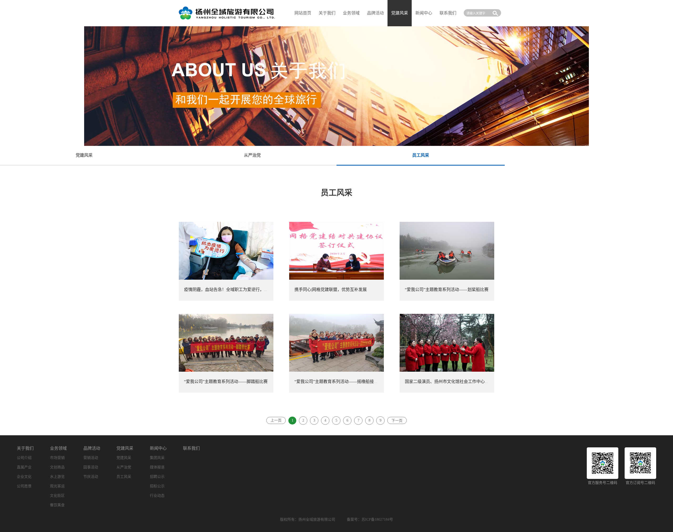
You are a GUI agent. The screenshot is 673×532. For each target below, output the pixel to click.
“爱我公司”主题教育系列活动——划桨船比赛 (446, 289)
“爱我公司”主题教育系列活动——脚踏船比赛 (226, 381)
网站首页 (302, 13)
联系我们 (448, 13)
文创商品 (57, 467)
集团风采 (157, 458)
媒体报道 (157, 467)
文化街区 (57, 496)
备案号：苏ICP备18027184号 (370, 519)
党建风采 (124, 448)
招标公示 (157, 486)
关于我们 (327, 13)
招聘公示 (157, 477)
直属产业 (24, 467)
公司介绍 (24, 458)
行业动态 (157, 496)
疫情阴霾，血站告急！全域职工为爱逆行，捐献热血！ (234, 289)
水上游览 (57, 477)
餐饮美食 (57, 505)
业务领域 (351, 13)
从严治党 (123, 467)
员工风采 (123, 477)
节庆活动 (90, 477)
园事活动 (90, 467)
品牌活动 (375, 13)
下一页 (396, 421)
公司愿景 (24, 486)
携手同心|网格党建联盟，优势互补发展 (330, 289)
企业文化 (24, 477)
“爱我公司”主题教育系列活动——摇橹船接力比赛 (340, 381)
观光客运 (57, 486)
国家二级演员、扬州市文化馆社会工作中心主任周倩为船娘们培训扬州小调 (474, 381)
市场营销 (57, 458)
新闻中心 (423, 13)
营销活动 (90, 458)
